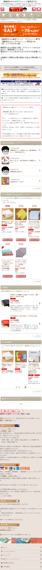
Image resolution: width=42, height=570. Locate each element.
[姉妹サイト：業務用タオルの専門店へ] (21, 75)
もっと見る (36, 188)
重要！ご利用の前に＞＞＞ (8, 420)
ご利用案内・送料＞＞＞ (7, 431)
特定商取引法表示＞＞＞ (7, 530)
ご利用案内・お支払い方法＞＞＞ (10, 476)
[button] (2, 9)
